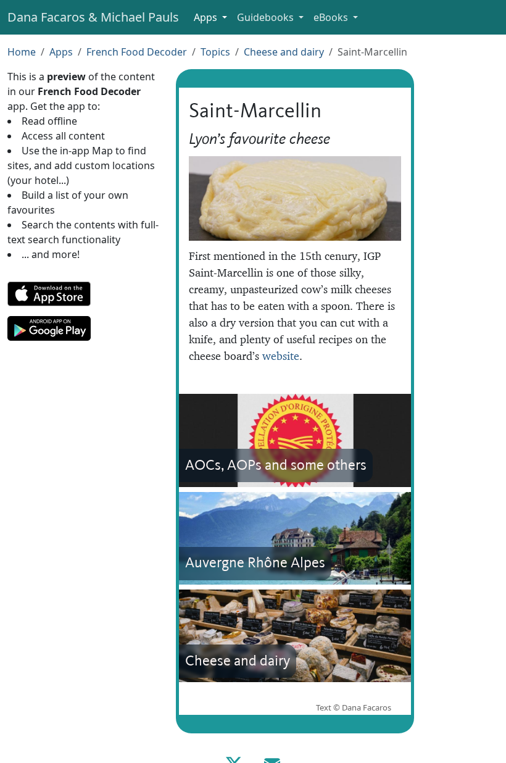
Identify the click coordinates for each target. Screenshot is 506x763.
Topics (215, 52)
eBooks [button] (331, 17)
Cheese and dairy (284, 52)
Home (21, 52)
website (280, 356)
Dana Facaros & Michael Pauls (93, 17)
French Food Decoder (136, 52)
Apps (61, 52)
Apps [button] (207, 17)
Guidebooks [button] (266, 17)
